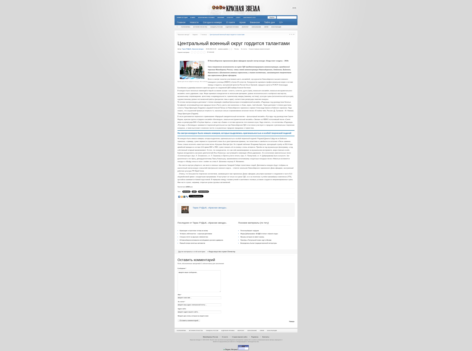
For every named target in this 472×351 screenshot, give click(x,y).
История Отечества (200, 27)
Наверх (292, 321)
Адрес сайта (182, 309)
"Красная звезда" (183, 34)
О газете (225, 337)
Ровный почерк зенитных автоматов (192, 243)
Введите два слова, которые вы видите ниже (193, 316)
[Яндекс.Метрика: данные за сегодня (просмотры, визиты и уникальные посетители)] (230, 349)
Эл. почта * (181, 301)
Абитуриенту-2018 (249, 17)
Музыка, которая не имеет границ (252, 237)
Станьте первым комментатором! (259, 49)
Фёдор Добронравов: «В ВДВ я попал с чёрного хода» (259, 234)
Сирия (266, 27)
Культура (230, 17)
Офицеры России (216, 27)
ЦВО (194, 192)
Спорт (238, 17)
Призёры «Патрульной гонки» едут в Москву (255, 240)
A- (290, 34)
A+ (294, 34)
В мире (192, 17)
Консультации (276, 27)
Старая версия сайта (239, 337)
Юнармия (220, 17)
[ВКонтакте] (179, 196)
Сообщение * (181, 268)
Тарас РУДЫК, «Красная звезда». (193, 49)
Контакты (265, 337)
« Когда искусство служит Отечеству (221, 252)
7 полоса (203, 34)
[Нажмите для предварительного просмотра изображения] (193, 78)
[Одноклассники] (182, 196)
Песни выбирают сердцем (249, 231)
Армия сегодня (182, 17)
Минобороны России (210, 337)
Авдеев (195, 34)
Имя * (179, 294)
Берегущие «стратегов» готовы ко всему (194, 231)
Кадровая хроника (232, 27)
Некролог (245, 27)
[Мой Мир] (184, 196)
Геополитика (185, 27)
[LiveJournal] (187, 196)
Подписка (254, 337)
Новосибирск (203, 192)
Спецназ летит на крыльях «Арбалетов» (194, 237)
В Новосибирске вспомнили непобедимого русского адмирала (201, 240)
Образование (256, 27)
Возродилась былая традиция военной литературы (258, 243)
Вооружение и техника (206, 17)
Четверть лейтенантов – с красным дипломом (196, 234)
